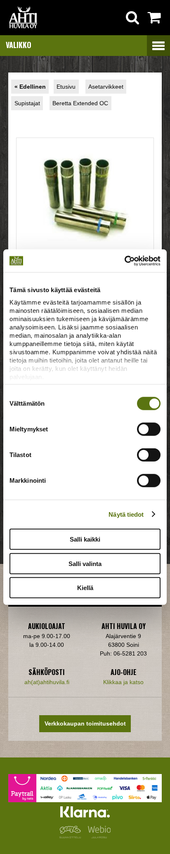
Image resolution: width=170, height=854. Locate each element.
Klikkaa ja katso (123, 682)
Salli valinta (85, 563)
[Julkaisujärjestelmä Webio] (97, 836)
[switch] (149, 429)
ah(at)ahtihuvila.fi (46, 682)
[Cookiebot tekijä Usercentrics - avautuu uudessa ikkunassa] (124, 260)
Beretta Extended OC (80, 103)
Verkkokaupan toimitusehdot (85, 723)
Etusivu (66, 86)
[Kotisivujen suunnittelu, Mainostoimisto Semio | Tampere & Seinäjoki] (71, 836)
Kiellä (85, 587)
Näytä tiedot (126, 514)
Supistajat (27, 103)
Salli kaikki (85, 539)
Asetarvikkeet (105, 86)
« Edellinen (30, 86)
